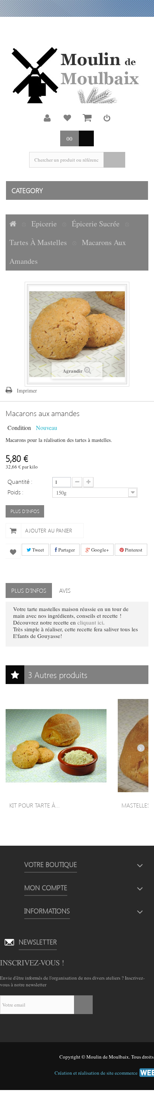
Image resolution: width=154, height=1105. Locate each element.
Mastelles (135, 805)
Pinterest (133, 549)
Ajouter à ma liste (13, 551)
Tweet (37, 549)
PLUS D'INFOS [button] (24, 511)
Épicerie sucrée (96, 224)
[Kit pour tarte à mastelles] (56, 745)
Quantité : (20, 481)
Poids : (16, 491)
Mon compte (47, 118)
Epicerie (44, 224)
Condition (19, 427)
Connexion (107, 118)
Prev (13, 748)
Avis (65, 590)
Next (141, 748)
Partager (66, 549)
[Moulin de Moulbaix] (77, 75)
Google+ (99, 549)
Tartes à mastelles (38, 242)
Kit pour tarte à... (34, 805)
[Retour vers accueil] (12, 223)
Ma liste (67, 118)
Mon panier (87, 118)
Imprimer (27, 390)
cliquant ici (90, 622)
